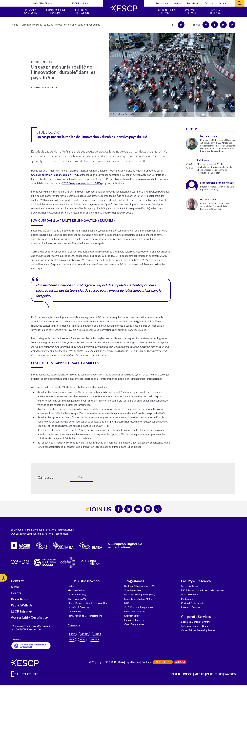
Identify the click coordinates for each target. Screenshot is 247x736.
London (84, 633)
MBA (127, 603)
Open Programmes (134, 624)
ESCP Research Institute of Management (203, 590)
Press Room (162, 3)
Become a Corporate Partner (196, 621)
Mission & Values (77, 590)
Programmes (134, 581)
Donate (209, 3)
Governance (74, 611)
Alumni (177, 3)
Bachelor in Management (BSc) (140, 586)
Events (16, 593)
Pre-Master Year (133, 590)
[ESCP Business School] (123, 8)
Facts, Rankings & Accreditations (85, 615)
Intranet (223, 3)
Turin (82, 639)
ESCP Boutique (80, 3)
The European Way (78, 598)
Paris (71, 639)
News (15, 587)
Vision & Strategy (77, 594)
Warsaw (94, 639)
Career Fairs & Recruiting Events (198, 630)
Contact (17, 581)
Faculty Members (190, 594)
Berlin (72, 633)
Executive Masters (134, 620)
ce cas (138, 178)
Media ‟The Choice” (42, 3)
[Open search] (239, 3)
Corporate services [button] (192, 11)
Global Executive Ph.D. (136, 611)
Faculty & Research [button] (216, 11)
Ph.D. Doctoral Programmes (138, 607)
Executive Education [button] (82, 11)
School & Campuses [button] (30, 11)
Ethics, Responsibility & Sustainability (87, 603)
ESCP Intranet (22, 611)
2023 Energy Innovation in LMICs (81, 183)
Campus (74, 625)
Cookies (146, 662)
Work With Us (22, 605)
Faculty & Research (196, 581)
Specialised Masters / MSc (138, 598)
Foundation (193, 3)
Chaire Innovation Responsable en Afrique (56, 174)
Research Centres (190, 607)
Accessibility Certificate (29, 617)
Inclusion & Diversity (78, 607)
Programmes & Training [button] (55, 11)
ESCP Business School (84, 581)
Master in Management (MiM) (139, 594)
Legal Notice (133, 662)
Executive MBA (132, 615)
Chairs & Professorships (194, 603)
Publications (187, 598)
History (71, 586)
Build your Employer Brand (195, 625)
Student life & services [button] (166, 11)
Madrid (97, 633)
